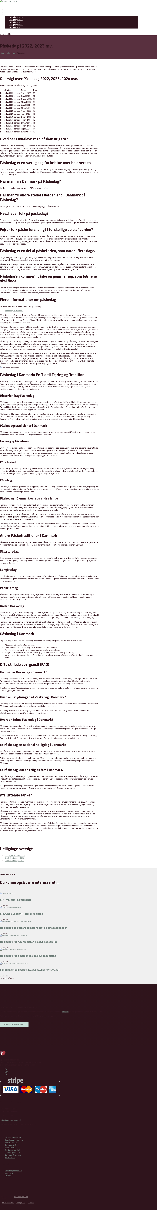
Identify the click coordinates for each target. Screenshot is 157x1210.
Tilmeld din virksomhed (14, 1024)
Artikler (8, 1176)
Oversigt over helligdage (15, 855)
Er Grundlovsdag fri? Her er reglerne (21, 914)
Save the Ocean (11, 1142)
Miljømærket (10, 1147)
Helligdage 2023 (16, 19)
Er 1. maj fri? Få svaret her (15, 900)
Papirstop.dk (10, 1157)
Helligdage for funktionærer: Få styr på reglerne (28, 942)
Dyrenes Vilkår (11, 1145)
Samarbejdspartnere (13, 9)
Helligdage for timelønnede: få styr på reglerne (28, 956)
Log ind (8, 30)
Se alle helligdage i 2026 (14, 858)
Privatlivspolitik (8, 1203)
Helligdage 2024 (16, 17)
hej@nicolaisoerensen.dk (10, 1120)
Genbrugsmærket (12, 1150)
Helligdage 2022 (16, 22)
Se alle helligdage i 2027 (14, 860)
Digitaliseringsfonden (14, 1140)
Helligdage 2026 (16, 24)
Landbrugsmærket (12, 1152)
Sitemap (31, 1203)
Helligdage (9, 14)
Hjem (2, 53)
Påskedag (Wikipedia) (14, 310)
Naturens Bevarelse (13, 1155)
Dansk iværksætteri (13, 1137)
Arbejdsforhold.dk (21, 1197)
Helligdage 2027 (16, 27)
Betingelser (20, 1203)
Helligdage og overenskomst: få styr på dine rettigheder (33, 928)
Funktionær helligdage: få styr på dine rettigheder (30, 970)
